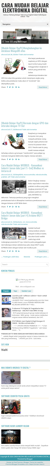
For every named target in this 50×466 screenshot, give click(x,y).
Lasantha (40, 462)
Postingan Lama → (42, 257)
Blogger (30, 459)
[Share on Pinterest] (16, 87)
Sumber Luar (26, 291)
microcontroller (29, 175)
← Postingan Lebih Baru (10, 257)
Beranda (27, 257)
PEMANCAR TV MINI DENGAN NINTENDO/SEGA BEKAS (22, 334)
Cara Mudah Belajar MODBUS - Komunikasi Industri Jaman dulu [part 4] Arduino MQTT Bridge (22, 215)
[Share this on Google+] (13, 87)
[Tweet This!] (9, 87)
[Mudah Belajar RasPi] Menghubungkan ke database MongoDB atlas (21, 49)
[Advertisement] (25, 106)
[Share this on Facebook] (7, 87)
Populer (6, 291)
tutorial (19, 130)
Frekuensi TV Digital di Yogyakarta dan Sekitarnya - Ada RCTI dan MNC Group (27, 309)
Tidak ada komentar (26, 55)
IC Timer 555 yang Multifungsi (15, 41)
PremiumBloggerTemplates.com (17, 464)
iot (17, 55)
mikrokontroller (41, 175)
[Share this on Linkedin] (18, 87)
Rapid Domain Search (36, 464)
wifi (9, 177)
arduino (19, 222)
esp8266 (20, 175)
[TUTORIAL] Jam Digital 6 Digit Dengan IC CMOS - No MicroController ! (28, 322)
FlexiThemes (18, 462)
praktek (4, 177)
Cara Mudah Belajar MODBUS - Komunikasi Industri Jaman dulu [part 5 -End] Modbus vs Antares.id (22, 168)
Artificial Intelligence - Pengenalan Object (19, 44)
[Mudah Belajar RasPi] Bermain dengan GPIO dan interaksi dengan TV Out (24, 124)
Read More (43, 87)
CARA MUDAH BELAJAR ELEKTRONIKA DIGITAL (25, 7)
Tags (15, 291)
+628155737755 (25, 282)
